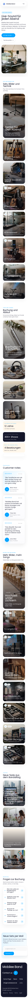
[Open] (23, 4)
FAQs (21, 979)
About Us (5, 993)
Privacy (11, 993)
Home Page (7, 979)
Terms (16, 993)
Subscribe (8, 953)
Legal (20, 993)
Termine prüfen (7, 40)
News (15, 979)
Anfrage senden (7, 35)
